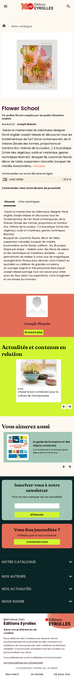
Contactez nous (37, 542)
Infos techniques (29, 201)
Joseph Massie (26, 124)
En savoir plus (34, 332)
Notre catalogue (21, 26)
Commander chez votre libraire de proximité (31, 188)
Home (4, 26)
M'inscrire (37, 514)
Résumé (9, 201)
